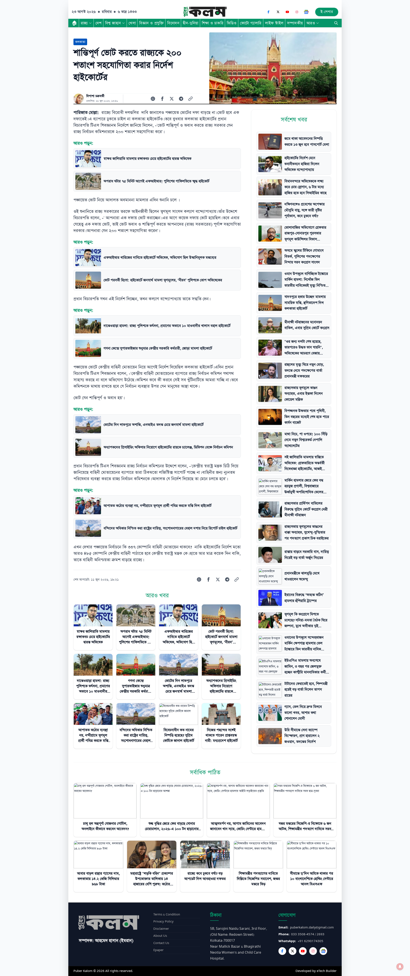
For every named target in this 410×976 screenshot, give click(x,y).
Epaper (158, 950)
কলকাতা (80, 42)
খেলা (132, 23)
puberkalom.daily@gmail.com (312, 927)
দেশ (98, 23)
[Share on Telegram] (181, 98)
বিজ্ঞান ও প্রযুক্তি (151, 23)
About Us (160, 936)
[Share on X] (171, 98)
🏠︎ (74, 23)
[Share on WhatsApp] (153, 98)
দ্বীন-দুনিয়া (190, 23)
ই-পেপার (327, 11)
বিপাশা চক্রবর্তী (95, 96)
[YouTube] (287, 12)
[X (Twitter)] (278, 12)
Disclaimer (161, 929)
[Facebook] (268, 12)
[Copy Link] (190, 98)
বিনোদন (173, 23)
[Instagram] (297, 12)
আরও (310, 23)
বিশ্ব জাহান (113, 23)
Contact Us (161, 943)
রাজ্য (84, 23)
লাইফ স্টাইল (274, 23)
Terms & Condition (166, 914)
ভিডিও (232, 23)
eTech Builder (327, 971)
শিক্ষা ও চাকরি (212, 23)
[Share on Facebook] (162, 98)
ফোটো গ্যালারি (251, 23)
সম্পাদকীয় (295, 23)
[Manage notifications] (400, 966)
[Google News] (306, 12)
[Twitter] (292, 951)
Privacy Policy (163, 921)
